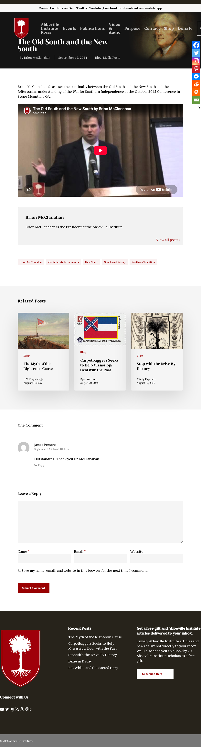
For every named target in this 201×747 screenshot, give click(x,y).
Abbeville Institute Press (50, 28)
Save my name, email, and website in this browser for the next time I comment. (85, 570)
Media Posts (111, 57)
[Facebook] (196, 45)
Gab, (72, 8)
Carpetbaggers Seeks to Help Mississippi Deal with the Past (92, 646)
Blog (98, 57)
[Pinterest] (196, 69)
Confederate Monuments (63, 262)
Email (80, 551)
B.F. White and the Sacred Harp (93, 667)
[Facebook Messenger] (196, 76)
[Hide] (199, 107)
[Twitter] (196, 53)
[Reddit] (196, 84)
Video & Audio (115, 28)
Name (23, 551)
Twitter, (82, 8)
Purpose (132, 28)
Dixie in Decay (80, 661)
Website (136, 551)
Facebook (110, 8)
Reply (41, 465)
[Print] (196, 92)
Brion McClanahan (37, 57)
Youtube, (95, 8)
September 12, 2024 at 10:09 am (52, 449)
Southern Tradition (143, 262)
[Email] (196, 100)
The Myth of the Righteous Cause (95, 636)
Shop (169, 28)
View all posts (167, 239)
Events (69, 28)
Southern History (115, 262)
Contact (152, 28)
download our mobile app (142, 8)
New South (91, 262)
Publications (92, 28)
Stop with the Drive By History (92, 654)
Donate (185, 28)
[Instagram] (196, 61)
